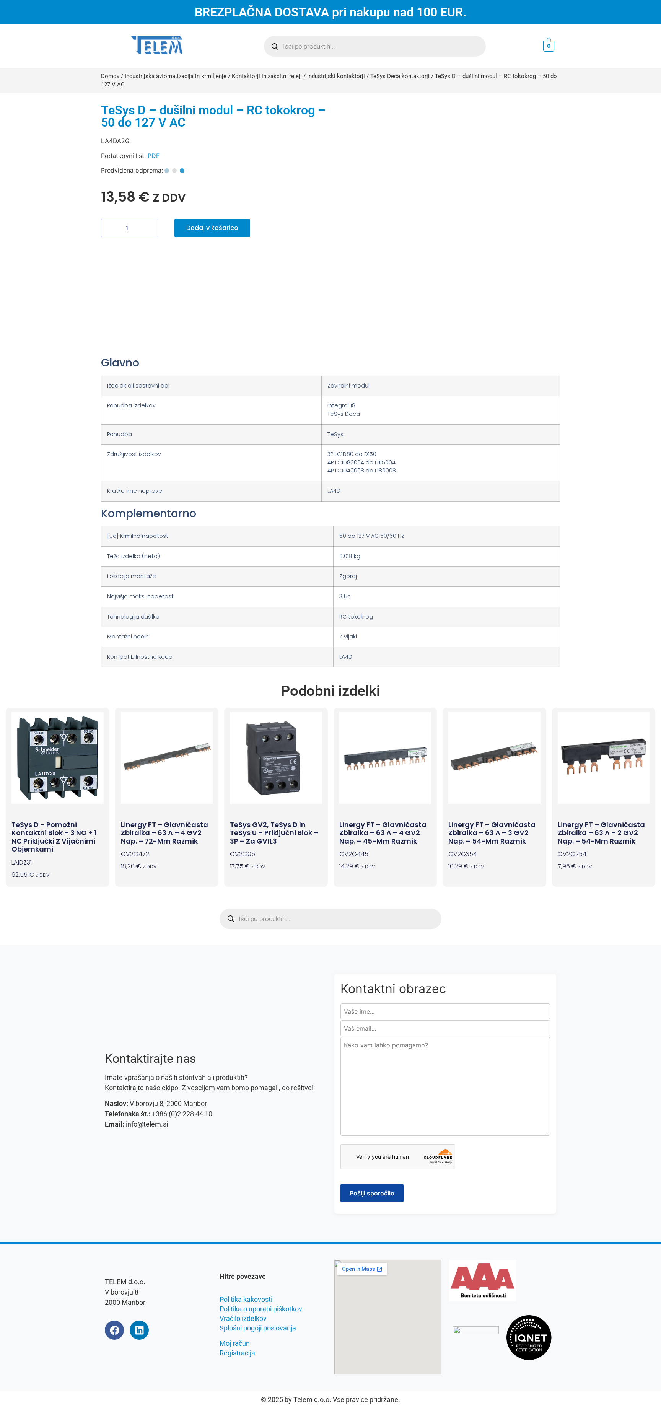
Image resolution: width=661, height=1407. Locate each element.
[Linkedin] (139, 1330)
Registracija (237, 1353)
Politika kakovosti (246, 1299)
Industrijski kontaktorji (336, 76)
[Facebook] (114, 1330)
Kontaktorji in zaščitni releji (267, 76)
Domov (110, 76)
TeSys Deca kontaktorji (400, 76)
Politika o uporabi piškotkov (261, 1309)
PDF (154, 156)
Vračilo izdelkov (243, 1318)
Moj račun (235, 1343)
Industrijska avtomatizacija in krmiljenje (175, 76)
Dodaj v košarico (212, 227)
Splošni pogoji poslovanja (258, 1328)
